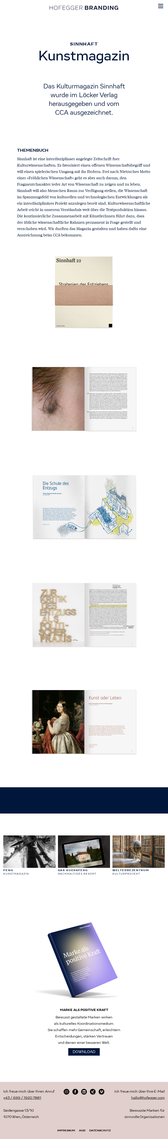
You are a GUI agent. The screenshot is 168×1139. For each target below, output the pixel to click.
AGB (82, 1130)
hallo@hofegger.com (148, 1098)
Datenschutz (100, 1130)
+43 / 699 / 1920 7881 (22, 1098)
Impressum (66, 1130)
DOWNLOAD (84, 1052)
